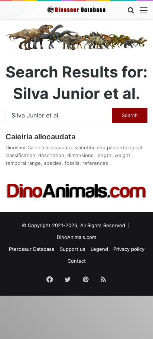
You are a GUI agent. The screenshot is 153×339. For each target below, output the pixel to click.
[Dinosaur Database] (76, 9)
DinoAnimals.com (76, 237)
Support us (72, 249)
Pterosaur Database (32, 249)
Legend (99, 249)
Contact (77, 261)
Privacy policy (128, 249)
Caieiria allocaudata (40, 136)
